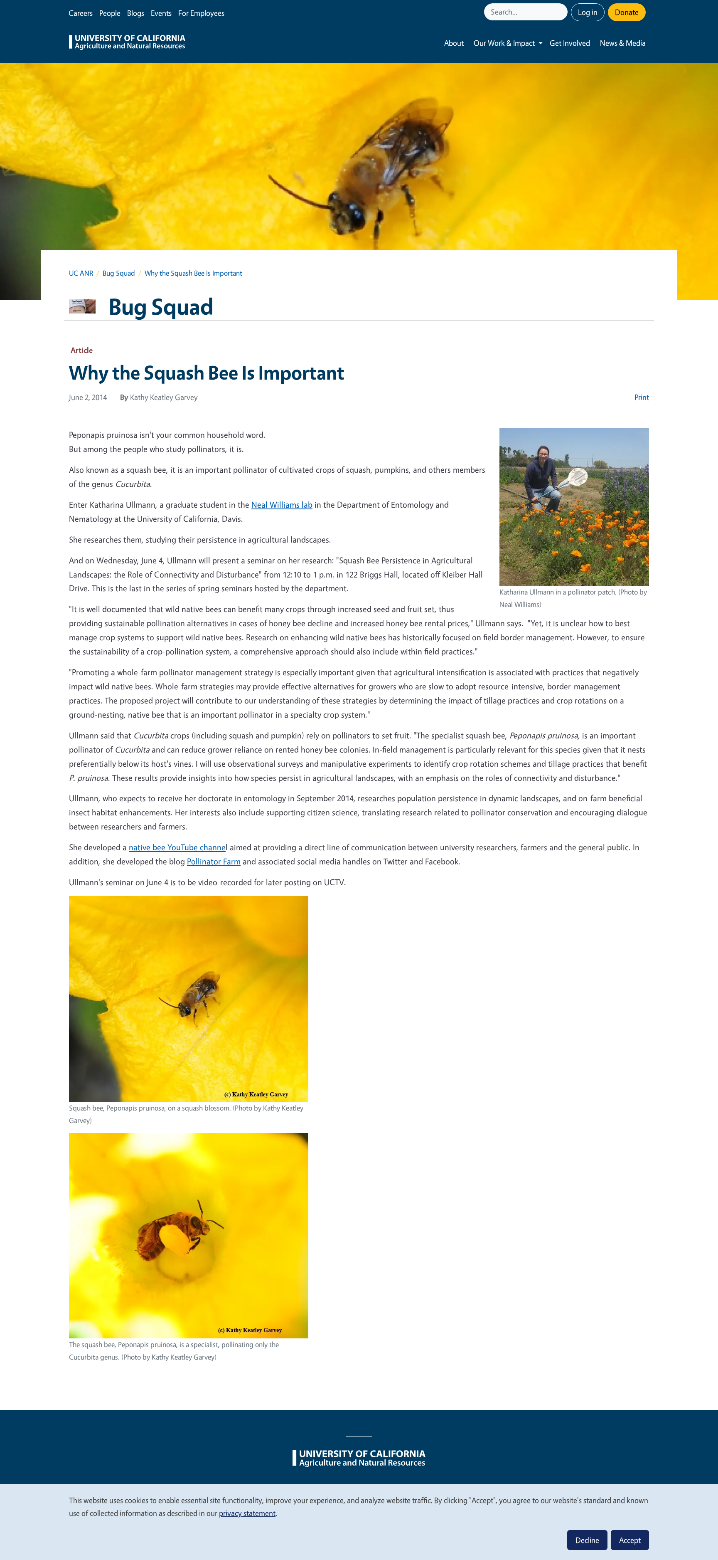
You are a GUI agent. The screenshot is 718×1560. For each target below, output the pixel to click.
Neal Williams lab (281, 504)
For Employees (201, 13)
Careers (81, 13)
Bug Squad (119, 273)
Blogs (135, 13)
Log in (588, 12)
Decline (587, 1540)
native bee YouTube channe (177, 847)
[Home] (127, 43)
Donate (627, 12)
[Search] (562, 11)
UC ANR (81, 273)
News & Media (623, 43)
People (109, 13)
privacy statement (247, 1513)
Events (161, 13)
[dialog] (359, 1521)
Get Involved (570, 43)
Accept (630, 1540)
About (454, 43)
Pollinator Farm (214, 861)
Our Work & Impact (504, 43)
